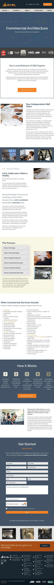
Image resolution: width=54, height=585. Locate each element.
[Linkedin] (5, 560)
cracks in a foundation (39, 336)
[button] (16, 247)
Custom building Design (10, 321)
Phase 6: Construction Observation (13, 273)
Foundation (6, 331)
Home (3, 169)
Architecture (7, 310)
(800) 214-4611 (27, 448)
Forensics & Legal (31, 335)
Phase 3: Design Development (12, 258)
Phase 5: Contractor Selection (12, 268)
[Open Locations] (20, 10)
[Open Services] (8, 10)
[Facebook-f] (2, 560)
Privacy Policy (4, 582)
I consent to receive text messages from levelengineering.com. (21, 508)
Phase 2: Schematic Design (11, 253)
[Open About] (29, 10)
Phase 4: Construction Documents (13, 263)
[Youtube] (2, 563)
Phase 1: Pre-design (9, 248)
